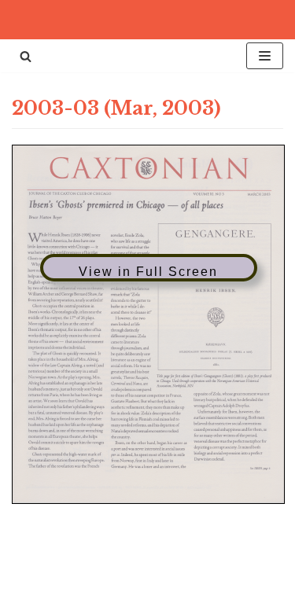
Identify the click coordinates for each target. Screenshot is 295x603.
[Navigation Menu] (264, 55)
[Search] (25, 56)
